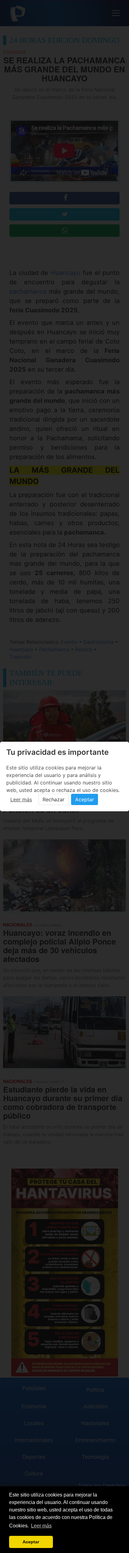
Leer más (21, 799)
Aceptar (84, 799)
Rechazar (53, 799)
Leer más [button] (41, 1525)
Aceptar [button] (31, 1541)
